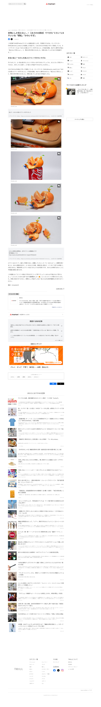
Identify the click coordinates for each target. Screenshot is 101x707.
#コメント (36, 379)
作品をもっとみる (56, 307)
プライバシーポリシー (73, 669)
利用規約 (70, 667)
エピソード (31, 667)
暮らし (43, 669)
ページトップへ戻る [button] (79, 119)
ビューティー (44, 664)
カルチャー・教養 (45, 676)
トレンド (31, 678)
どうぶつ (31, 681)
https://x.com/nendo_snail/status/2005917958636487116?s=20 (35, 258)
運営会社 (70, 664)
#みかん (29, 379)
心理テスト (31, 686)
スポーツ (44, 683)
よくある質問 (71, 671)
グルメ (30, 674)
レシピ (43, 674)
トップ (9, 30)
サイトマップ (56, 664)
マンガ (43, 667)
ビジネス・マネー (45, 671)
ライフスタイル (14, 30)
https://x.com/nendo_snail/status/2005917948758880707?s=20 (35, 116)
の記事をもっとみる (24, 314)
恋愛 (30, 669)
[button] (24, 4)
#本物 (18, 379)
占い (43, 686)
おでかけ (31, 676)
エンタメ (44, 678)
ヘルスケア (31, 683)
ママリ (21, 298)
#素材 (23, 379)
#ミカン (12, 379)
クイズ (43, 681)
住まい (30, 671)
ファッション (32, 664)
